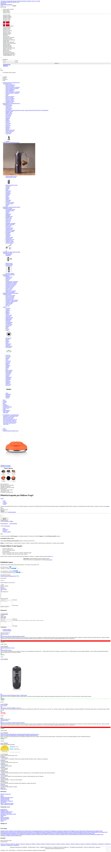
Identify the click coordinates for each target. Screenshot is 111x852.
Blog (11, 1)
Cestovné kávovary (16, 82)
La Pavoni (8, 117)
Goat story (8, 124)
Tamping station (9, 229)
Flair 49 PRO (12, 110)
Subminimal (8, 255)
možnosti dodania (12, 512)
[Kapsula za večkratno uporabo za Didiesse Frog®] (11, 835)
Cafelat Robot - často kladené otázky (10, 416)
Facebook (5, 503)
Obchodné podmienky (5, 798)
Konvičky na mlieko (10, 231)
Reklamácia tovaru (4, 810)
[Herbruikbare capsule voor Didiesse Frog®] (25, 832)
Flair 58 (7, 110)
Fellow (7, 196)
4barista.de (22, 843)
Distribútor (8, 215)
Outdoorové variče (9, 102)
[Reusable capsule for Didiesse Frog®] (94, 830)
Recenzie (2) (5, 529)
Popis (4, 528)
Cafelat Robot (8, 323)
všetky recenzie (4, 589)
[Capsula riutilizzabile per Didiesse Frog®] (77, 834)
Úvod (4, 428)
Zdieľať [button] (2, 498)
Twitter (4, 504)
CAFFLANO (8, 325)
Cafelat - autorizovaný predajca (7, 804)
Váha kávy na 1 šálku (5, 568)
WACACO (8, 385)
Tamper (7, 212)
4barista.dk (48, 843)
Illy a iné (7, 305)
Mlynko (7, 199)
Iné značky (8, 192)
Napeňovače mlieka (16, 252)
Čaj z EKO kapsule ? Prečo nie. (9, 420)
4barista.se (53, 843)
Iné (6, 250)
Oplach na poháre (9, 243)
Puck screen (8, 219)
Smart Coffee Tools (10, 131)
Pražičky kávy (8, 278)
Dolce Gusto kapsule (10, 296)
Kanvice (7, 280)
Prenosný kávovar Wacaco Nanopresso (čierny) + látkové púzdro (14, 695)
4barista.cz (3, 843)
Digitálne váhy (9, 217)
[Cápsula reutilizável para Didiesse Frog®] (98, 832)
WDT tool (8, 222)
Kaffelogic (8, 395)
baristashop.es (10, 845)
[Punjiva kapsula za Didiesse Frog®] (8, 832)
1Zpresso (7, 187)
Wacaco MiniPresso (10, 90)
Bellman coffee (9, 112)
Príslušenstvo (12, 274)
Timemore (8, 194)
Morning (7, 128)
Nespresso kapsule (9, 298)
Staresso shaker (9, 265)
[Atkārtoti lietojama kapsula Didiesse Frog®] (33, 833)
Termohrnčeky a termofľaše (11, 282)
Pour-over (8, 126)
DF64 (7, 327)
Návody (2, 821)
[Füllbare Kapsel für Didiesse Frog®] (78, 830)
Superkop (8, 141)
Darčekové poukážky (27, 1)
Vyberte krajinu (6, 10)
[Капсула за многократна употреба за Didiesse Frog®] (56, 834)
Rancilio (7, 121)
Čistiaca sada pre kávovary (6, 650)
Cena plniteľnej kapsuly (8, 575)
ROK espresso (9, 371)
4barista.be (43, 843)
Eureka (7, 189)
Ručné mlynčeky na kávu (11, 177)
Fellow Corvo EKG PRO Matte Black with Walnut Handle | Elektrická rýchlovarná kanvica (19, 735)
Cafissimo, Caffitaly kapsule (11, 301)
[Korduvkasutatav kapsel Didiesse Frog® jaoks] (69, 833)
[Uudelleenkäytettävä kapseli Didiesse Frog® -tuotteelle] (12, 833)
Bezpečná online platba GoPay (7, 797)
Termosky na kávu (9, 287)
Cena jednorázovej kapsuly (6, 572)
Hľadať (14, 5)
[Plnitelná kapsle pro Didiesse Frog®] (8, 830)
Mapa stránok (3, 815)
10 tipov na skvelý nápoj (8, 418)
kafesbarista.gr (101, 843)
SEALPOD (8, 373)
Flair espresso (8, 109)
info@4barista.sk (4, 2)
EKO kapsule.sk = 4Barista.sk (7, 801)
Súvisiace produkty (7, 531)
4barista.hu (8, 843)
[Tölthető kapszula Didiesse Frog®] (24, 830)
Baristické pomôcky (16, 207)
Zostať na (8, 55)
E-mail (4, 501)
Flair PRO (17, 110)
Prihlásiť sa (57, 63)
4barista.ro (13, 843)
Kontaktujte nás (4, 809)
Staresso (7, 376)
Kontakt (8, 1)
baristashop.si (16, 845)
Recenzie (14, 1)
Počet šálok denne (4, 567)
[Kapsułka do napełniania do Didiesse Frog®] (60, 830)
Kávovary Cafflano (9, 99)
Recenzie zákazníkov (5, 817)
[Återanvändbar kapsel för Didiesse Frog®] (81, 832)
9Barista (7, 119)
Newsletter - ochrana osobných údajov (8, 814)
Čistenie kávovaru (9, 240)
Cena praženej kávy (5, 571)
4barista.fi (63, 843)
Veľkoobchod (19, 1)
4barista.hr (33, 843)
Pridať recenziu (4, 789)
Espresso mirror (9, 238)
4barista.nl (38, 843)
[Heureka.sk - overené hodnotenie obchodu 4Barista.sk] (11, 753)
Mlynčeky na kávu (15, 142)
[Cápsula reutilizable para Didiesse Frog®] (94, 834)
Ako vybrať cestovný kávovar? (9, 422)
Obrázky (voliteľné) (5, 606)
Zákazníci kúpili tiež (7, 630)
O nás (2, 1)
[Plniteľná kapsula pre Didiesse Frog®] (17, 464)
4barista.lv (68, 843)
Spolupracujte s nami (5, 799)
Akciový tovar (34, 1)
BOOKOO (8, 320)
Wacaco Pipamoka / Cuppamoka (12, 93)
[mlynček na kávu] (4, 634)
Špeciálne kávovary (16, 103)
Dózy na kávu (8, 289)
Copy (4, 500)
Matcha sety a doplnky (10, 292)
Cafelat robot (8, 106)
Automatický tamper (10, 210)
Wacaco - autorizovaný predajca (7, 803)
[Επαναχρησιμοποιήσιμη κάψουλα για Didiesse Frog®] (32, 834)
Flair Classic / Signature (24, 110)
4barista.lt (73, 843)
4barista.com (28, 843)
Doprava (5, 1)
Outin (7, 95)
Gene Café (8, 355)
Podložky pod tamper (10, 224)
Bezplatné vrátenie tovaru (6, 794)
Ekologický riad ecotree (10, 285)
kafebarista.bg (107, 843)
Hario (7, 205)
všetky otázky (3, 616)
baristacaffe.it (3, 845)
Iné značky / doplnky (10, 273)
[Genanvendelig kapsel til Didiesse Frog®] (63, 832)
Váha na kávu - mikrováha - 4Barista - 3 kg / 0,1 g (11, 707)
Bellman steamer (9, 263)
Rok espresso (8, 115)
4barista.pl (18, 843)
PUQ (7, 369)
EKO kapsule (8, 338)
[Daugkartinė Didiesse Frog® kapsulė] (51, 833)
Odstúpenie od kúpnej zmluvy (7, 811)
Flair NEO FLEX (32, 110)
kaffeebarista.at (94, 843)
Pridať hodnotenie (13, 523)
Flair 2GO (39, 110)
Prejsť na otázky (49, 559)
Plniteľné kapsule (14, 293)
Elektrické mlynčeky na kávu (11, 185)
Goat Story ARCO (9, 203)
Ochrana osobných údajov (6, 812)
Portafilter (8, 233)
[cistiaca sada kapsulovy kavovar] (8, 647)
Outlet (39, 1)
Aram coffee (8, 133)
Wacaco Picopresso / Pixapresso (12, 88)
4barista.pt (58, 843)
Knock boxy (8, 226)
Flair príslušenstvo (44, 110)
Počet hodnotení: (4, 523)
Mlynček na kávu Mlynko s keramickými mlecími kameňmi (13, 636)
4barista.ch (82, 843)
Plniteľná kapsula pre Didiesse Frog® (10, 430)
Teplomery (8, 236)
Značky (4, 307)
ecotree (7, 330)
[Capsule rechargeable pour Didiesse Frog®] (10, 834)
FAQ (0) (5, 530)
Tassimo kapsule (9, 303)
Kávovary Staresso (9, 97)
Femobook (8, 201)
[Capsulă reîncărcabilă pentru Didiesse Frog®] (41, 830)
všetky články (6, 424)
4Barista (7, 311)
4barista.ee (77, 843)
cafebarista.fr (88, 843)
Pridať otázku (3, 627)
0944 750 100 (11, 2)
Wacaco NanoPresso (10, 86)
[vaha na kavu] (4, 705)
